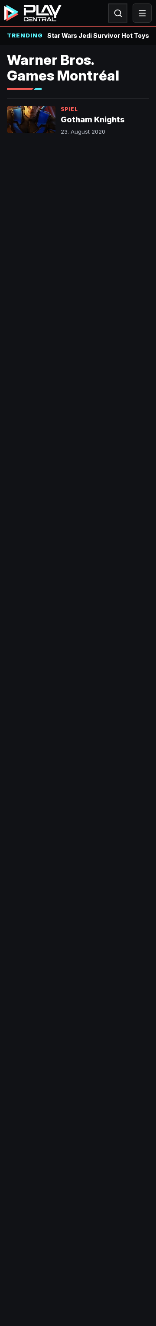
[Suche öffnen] (117, 13)
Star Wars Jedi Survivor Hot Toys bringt (98, 35)
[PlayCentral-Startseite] (33, 13)
